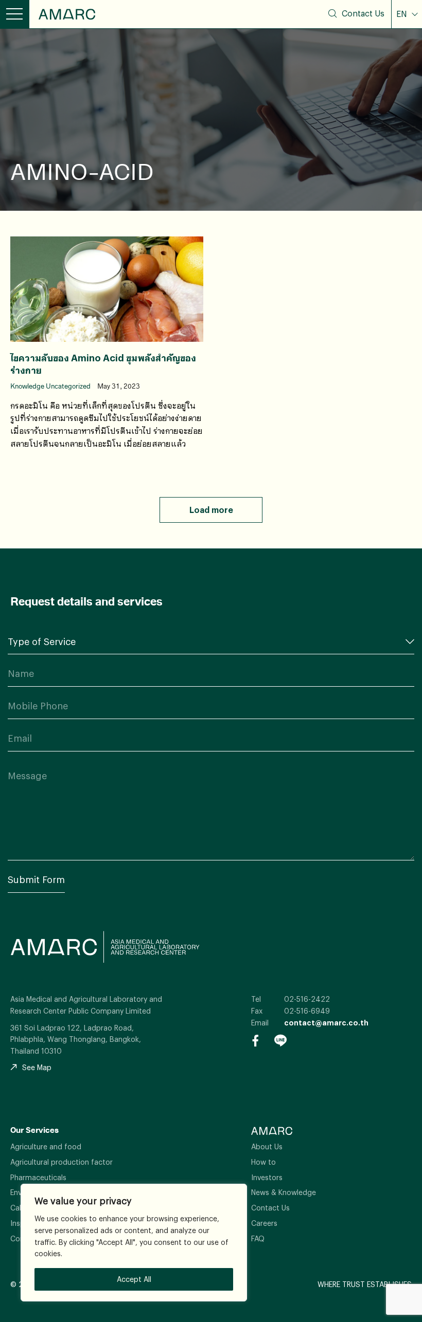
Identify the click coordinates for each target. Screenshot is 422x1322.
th (407, 37)
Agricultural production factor (61, 1161)
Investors (267, 1177)
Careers (264, 1223)
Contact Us (363, 13)
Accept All (134, 1279)
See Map (36, 1067)
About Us (267, 1146)
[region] (134, 1242)
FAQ (258, 1238)
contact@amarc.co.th (326, 1022)
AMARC (67, 14)
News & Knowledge (283, 1192)
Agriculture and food (45, 1146)
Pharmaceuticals (38, 1177)
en (407, 54)
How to (263, 1161)
